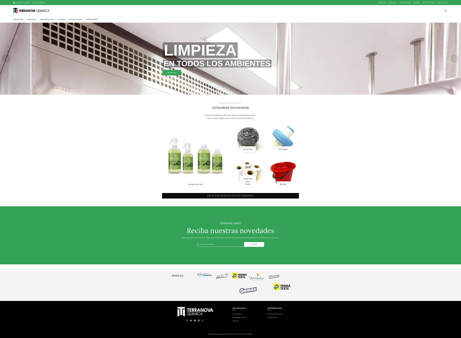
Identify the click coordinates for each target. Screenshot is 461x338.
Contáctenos (442, 2)
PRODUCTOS (172, 73)
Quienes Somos (428, 2)
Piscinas (416, 2)
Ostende (235, 321)
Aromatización (405, 2)
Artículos (393, 2)
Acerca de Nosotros (275, 314)
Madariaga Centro (239, 317)
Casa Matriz (237, 314)
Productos (382, 2)
